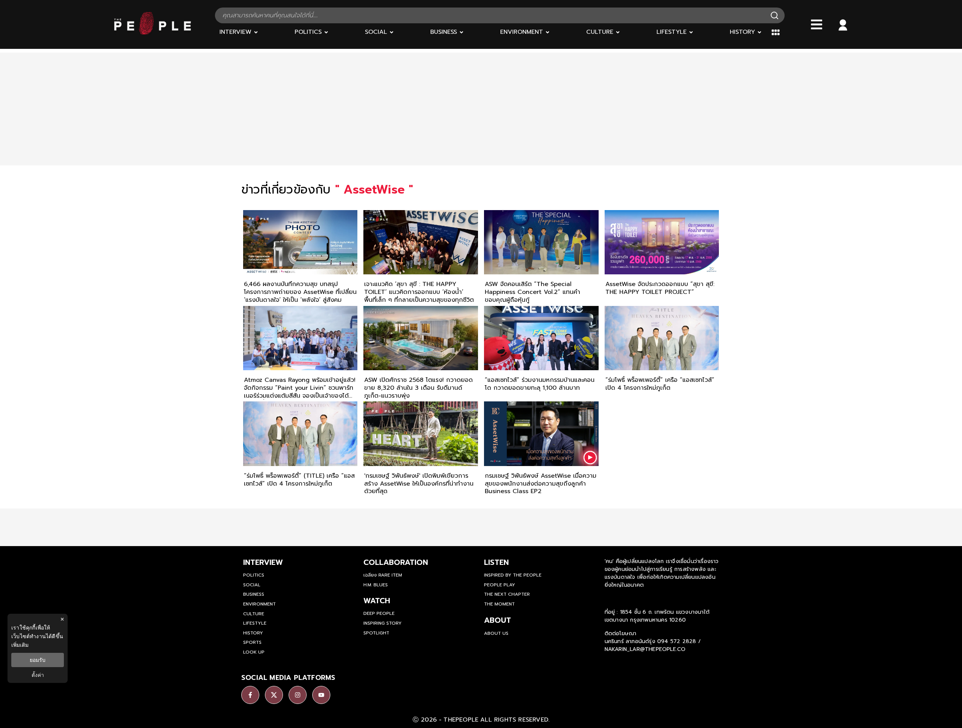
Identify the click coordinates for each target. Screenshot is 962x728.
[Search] (774, 15)
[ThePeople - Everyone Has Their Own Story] (152, 32)
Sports (252, 642)
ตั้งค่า (38, 675)
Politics (253, 575)
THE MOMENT (499, 604)
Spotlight (376, 633)
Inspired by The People (513, 575)
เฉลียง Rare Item (382, 575)
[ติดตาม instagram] (298, 695)
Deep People (379, 613)
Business (253, 594)
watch (376, 600)
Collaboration (395, 562)
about (497, 620)
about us (496, 633)
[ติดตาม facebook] (250, 695)
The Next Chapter (507, 594)
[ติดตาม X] (274, 695)
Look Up (254, 652)
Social (251, 584)
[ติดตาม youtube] (321, 695)
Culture (253, 613)
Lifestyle (254, 623)
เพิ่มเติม (20, 644)
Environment (259, 604)
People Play (499, 584)
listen (496, 562)
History (253, 633)
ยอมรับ (37, 660)
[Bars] (816, 24)
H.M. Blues (375, 584)
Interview (263, 562)
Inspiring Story (382, 623)
